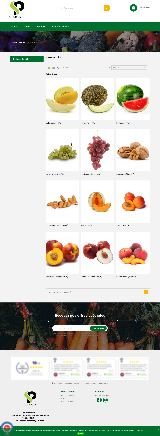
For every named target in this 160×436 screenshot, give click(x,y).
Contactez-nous (67, 401)
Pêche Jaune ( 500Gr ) (126, 276)
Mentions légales (67, 396)
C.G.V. (63, 398)
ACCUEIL (13, 26)
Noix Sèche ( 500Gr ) (125, 174)
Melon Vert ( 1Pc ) (88, 123)
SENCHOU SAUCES (60, 26)
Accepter (80, 433)
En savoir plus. (139, 430)
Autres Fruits (21, 59)
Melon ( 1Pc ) (86, 225)
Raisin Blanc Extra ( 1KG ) (56, 174)
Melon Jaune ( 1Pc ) (54, 123)
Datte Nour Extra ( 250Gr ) (57, 225)
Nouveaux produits (102, 396)
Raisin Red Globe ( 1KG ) (91, 174)
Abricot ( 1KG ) (122, 225)
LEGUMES (41, 26)
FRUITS (27, 26)
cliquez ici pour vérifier (100, 383)
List (53, 67)
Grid (49, 67)
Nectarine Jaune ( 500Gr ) (57, 276)
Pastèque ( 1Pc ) (123, 123)
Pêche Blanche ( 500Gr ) (91, 276)
